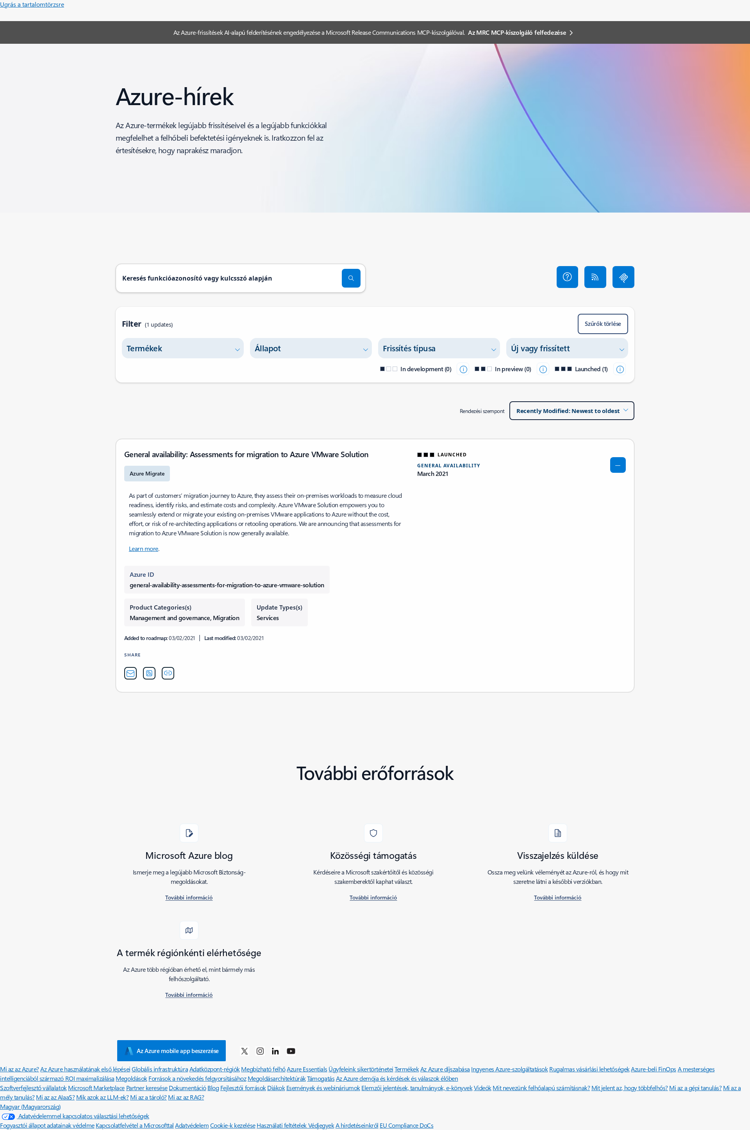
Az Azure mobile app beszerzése (178, 1051)
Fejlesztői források (243, 1088)
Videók (482, 1088)
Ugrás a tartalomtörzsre (32, 4)
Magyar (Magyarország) (30, 1106)
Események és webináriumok (323, 1088)
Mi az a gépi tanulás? (695, 1088)
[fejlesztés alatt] (462, 368)
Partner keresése (147, 1088)
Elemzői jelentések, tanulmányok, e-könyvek (416, 1088)
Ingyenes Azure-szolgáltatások (509, 1069)
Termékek (407, 1069)
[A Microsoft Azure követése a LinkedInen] (275, 1051)
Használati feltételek (282, 1125)
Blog (213, 1088)
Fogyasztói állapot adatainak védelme (47, 1125)
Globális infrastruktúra (160, 1069)
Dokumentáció (187, 1088)
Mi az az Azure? (19, 1069)
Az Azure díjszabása (445, 1069)
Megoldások (131, 1078)
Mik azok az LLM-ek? (102, 1097)
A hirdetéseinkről (357, 1125)
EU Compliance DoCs (406, 1125)
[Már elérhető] (619, 368)
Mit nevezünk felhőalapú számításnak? (541, 1088)
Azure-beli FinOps (653, 1069)
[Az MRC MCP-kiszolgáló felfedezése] (623, 277)
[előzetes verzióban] (543, 368)
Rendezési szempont (482, 411)
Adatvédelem (192, 1125)
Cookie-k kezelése (232, 1125)
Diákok (276, 1088)
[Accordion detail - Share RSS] (149, 673)
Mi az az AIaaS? (55, 1097)
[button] (568, 277)
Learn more (143, 548)
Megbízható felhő (263, 1069)
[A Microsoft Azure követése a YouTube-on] (291, 1051)
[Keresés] (351, 278)
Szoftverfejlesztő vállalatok (33, 1088)
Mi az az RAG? (186, 1097)
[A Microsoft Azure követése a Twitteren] (244, 1051)
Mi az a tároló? (148, 1097)
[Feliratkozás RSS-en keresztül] (595, 277)
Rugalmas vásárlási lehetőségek (589, 1069)
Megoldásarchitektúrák (277, 1078)
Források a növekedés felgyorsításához (197, 1078)
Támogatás (320, 1078)
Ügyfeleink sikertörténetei (361, 1069)
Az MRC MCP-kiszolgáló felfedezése (517, 32)
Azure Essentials (307, 1069)
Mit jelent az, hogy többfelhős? (629, 1088)
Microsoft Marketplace (96, 1088)
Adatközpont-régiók (214, 1069)
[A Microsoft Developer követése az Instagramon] (260, 1051)
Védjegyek (321, 1125)
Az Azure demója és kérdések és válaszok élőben (397, 1078)
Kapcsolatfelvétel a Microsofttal (135, 1125)
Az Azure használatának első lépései (85, 1069)
